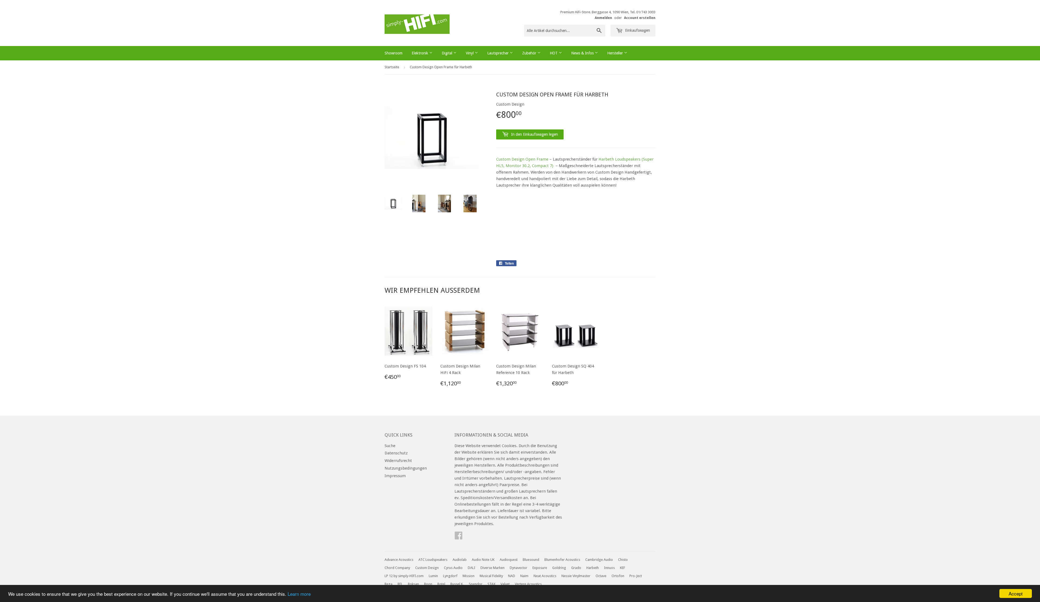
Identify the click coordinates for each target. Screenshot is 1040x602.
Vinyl (470, 53)
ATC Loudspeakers (432, 560)
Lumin (433, 576)
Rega (388, 584)
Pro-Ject (635, 576)
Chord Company (397, 568)
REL (400, 584)
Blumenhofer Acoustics (562, 560)
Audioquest (509, 560)
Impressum (395, 475)
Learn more (299, 593)
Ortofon (618, 576)
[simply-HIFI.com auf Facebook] (458, 537)
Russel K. (457, 584)
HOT (554, 53)
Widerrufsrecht (398, 460)
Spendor (475, 584)
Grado (576, 568)
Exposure (539, 568)
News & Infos (583, 53)
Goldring (559, 568)
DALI (471, 568)
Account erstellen (639, 18)
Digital (447, 53)
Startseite (392, 67)
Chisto (623, 560)
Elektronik (420, 53)
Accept (1016, 593)
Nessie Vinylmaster (575, 576)
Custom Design (427, 568)
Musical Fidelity (491, 576)
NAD (511, 576)
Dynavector (518, 568)
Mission (468, 576)
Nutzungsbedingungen (406, 468)
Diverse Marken (492, 568)
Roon (428, 584)
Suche (390, 445)
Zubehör (529, 53)
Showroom (393, 53)
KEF (622, 568)
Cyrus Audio (453, 568)
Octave (601, 576)
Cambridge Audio (599, 560)
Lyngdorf (450, 576)
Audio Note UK (483, 560)
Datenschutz (396, 453)
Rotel (441, 584)
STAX (491, 584)
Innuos (609, 568)
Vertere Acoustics (528, 584)
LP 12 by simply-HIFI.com (404, 576)
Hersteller (615, 53)
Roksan (413, 584)
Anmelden (603, 18)
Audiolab (460, 560)
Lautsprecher (498, 53)
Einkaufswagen (637, 30)
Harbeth (592, 568)
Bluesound (531, 560)
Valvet (505, 584)
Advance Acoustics (399, 560)
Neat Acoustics (545, 576)
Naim (524, 576)
